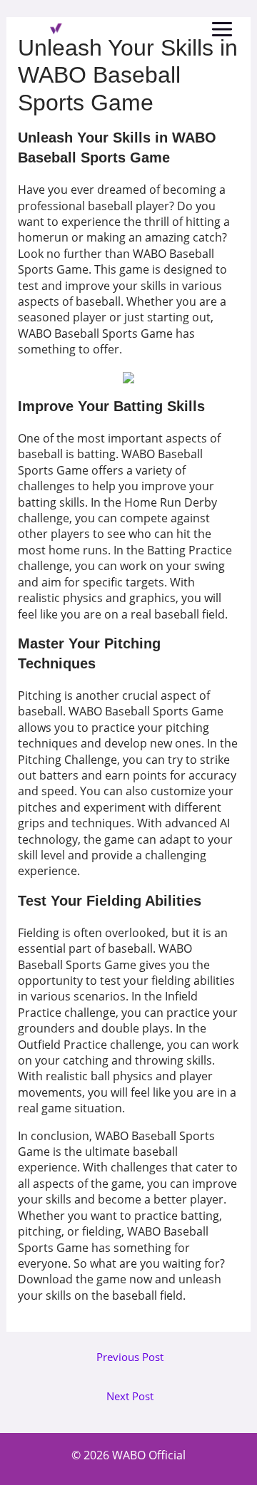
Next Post (129, 1396)
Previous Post (129, 1357)
